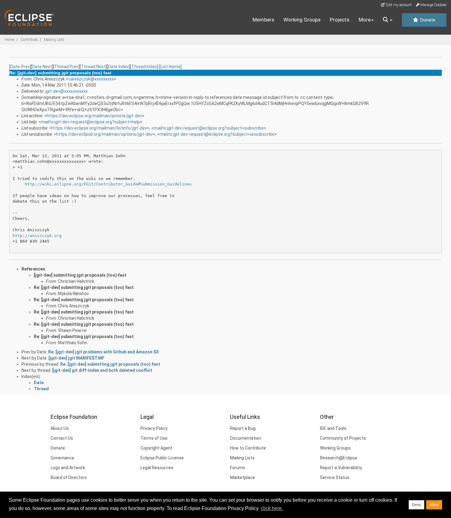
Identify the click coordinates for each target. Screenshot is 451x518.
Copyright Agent (156, 448)
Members (263, 20)
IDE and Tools (333, 428)
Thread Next (93, 66)
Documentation (245, 438)
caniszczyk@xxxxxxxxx (91, 78)
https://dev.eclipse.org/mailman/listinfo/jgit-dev (99, 128)
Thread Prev (66, 66)
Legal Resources (157, 467)
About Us (60, 428)
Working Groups (302, 20)
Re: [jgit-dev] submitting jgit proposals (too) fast (84, 287)
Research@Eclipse (338, 457)
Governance (62, 457)
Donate (427, 20)
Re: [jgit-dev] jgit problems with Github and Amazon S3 (103, 351)
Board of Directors (69, 477)
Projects (339, 20)
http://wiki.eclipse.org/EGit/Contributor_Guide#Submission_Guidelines (108, 184)
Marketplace (242, 477)
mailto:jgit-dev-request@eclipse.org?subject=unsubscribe (217, 134)
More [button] (365, 20)
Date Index (118, 66)
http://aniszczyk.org (37, 235)
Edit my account (398, 5)
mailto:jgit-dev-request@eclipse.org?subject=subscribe (209, 128)
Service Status (334, 477)
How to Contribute (248, 448)
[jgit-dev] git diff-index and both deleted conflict (102, 370)
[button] (387, 20)
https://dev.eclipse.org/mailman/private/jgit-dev (94, 115)
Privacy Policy (154, 428)
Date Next (42, 66)
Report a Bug (243, 428)
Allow (434, 505)
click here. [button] (272, 508)
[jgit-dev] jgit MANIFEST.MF (76, 358)
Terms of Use (154, 438)
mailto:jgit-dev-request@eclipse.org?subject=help (90, 121)
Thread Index (144, 66)
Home (9, 39)
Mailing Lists (54, 39)
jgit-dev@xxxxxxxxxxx (66, 91)
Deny (416, 505)
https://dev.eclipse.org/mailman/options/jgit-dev (104, 134)
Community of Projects (343, 438)
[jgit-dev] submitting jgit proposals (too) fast (80, 275)
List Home (170, 66)
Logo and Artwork (68, 467)
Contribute (29, 39)
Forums (237, 467)
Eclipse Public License (162, 457)
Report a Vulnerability (341, 467)
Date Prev (20, 66)
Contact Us (62, 438)
